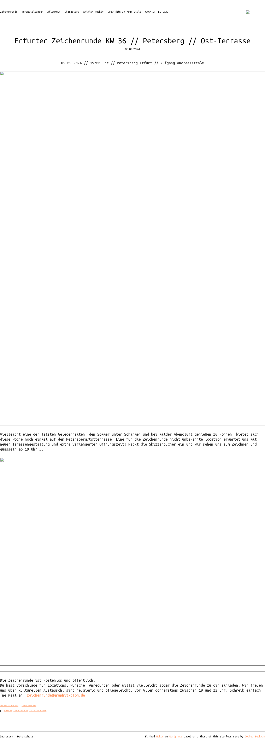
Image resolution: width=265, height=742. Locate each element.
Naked (160, 736)
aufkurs (8, 711)
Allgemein (53, 11)
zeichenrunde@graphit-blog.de (56, 695)
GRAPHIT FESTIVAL (156, 11)
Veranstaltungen (32, 11)
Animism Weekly (93, 11)
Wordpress (175, 736)
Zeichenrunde (8, 11)
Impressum (6, 736)
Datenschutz (25, 736)
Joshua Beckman (255, 736)
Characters (72, 11)
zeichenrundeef (38, 711)
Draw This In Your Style (124, 11)
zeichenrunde (20, 711)
